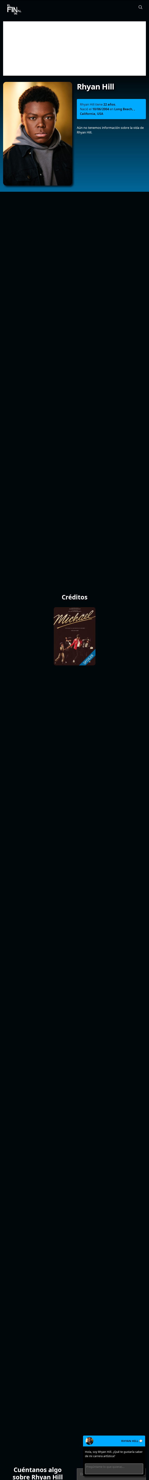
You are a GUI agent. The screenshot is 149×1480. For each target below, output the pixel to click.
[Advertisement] (74, 48)
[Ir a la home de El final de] (13, 9)
